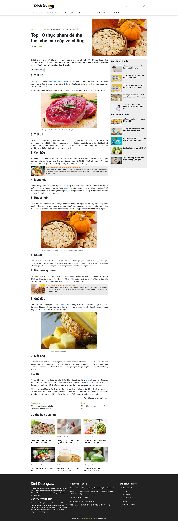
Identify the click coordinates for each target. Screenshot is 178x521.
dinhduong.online (87, 518)
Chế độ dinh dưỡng (53, 13)
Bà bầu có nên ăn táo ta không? (134, 148)
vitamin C (67, 188)
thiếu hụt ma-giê (66, 305)
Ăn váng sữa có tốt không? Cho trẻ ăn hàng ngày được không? (134, 96)
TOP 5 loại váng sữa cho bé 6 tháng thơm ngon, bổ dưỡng (133, 86)
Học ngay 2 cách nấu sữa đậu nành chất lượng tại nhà (68, 469)
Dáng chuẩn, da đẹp (128, 504)
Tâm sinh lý (125, 501)
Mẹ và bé (124, 491)
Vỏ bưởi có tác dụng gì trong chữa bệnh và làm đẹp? (94, 469)
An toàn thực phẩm (100, 13)
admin (39, 46)
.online (42, 483)
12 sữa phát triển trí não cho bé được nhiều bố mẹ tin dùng (134, 67)
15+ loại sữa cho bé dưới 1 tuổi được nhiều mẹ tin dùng (134, 130)
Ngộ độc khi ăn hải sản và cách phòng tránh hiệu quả (63, 167)
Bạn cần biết (115, 13)
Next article (84, 403)
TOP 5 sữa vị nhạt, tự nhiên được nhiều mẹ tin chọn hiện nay (133, 106)
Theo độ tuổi (125, 494)
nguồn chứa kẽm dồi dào (57, 81)
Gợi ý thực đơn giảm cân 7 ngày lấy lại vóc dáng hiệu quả (134, 139)
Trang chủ (34, 29)
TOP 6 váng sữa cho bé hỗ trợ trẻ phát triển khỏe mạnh (133, 77)
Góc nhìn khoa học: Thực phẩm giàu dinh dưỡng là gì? (95, 442)
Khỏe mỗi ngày (38, 13)
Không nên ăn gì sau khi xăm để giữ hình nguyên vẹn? (133, 159)
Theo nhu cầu (83, 13)
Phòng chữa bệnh (127, 498)
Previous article (36, 403)
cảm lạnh (88, 380)
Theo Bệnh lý (69, 13)
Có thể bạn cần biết (43, 29)
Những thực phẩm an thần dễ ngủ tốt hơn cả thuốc (68, 442)
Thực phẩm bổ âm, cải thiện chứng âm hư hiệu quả (41, 442)
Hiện (41, 70)
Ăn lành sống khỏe (127, 488)
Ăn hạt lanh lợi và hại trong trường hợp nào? (60, 285)
